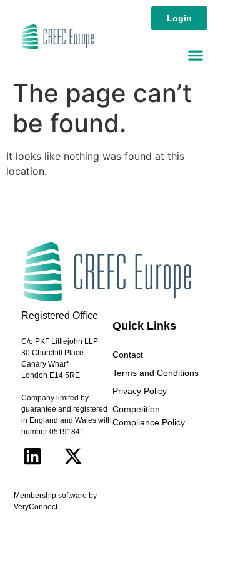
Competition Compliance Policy (148, 415)
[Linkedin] (32, 456)
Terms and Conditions (155, 373)
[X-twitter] (73, 456)
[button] (195, 55)
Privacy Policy (139, 391)
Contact (127, 355)
